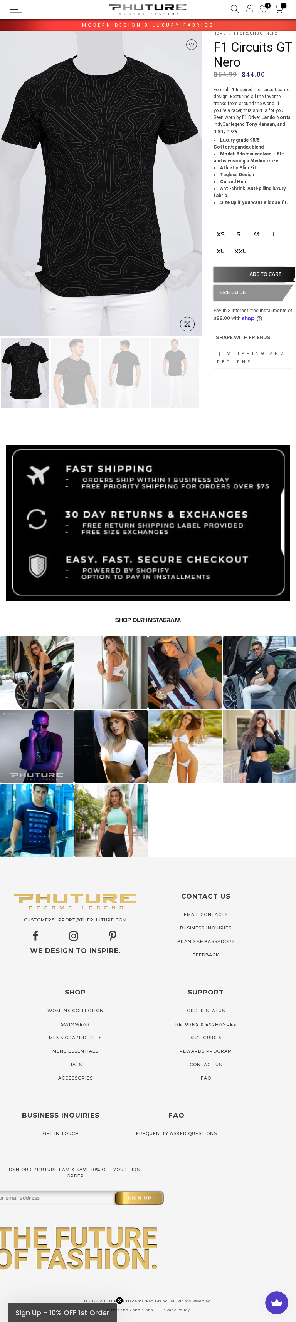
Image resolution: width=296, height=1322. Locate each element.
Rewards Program (206, 1051)
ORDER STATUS (206, 1010)
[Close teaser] (119, 1300)
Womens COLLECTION (75, 1010)
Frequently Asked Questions (176, 1133)
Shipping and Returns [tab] (251, 357)
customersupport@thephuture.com (75, 920)
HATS (75, 1064)
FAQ (206, 1078)
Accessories (75, 1078)
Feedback (206, 955)
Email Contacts (206, 914)
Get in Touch (61, 1133)
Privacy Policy (175, 1310)
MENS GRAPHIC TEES (75, 1037)
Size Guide (232, 292)
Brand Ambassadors (206, 941)
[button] (62, 1312)
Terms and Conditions (129, 1310)
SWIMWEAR (75, 1024)
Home (220, 33)
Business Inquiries (206, 928)
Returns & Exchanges (205, 1024)
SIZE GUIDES (206, 1037)
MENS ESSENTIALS (75, 1051)
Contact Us (206, 1064)
